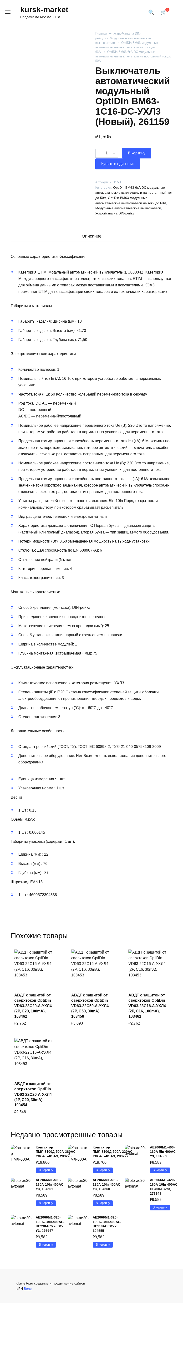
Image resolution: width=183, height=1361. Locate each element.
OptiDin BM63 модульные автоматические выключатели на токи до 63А (126, 47)
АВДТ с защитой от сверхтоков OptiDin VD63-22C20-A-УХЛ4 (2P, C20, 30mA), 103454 (33, 1094)
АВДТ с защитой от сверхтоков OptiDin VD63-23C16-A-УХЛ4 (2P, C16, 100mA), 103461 (147, 1006)
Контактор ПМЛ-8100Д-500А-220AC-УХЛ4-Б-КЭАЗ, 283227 (113, 1151)
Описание (92, 236)
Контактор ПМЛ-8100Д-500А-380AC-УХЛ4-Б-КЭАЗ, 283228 (56, 1151)
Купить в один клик (117, 164)
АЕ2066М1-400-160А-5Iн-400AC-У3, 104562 (163, 1151)
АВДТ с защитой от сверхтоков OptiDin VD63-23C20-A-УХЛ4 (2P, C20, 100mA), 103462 (33, 1006)
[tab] (91, 236)
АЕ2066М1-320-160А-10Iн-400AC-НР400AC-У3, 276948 (164, 1186)
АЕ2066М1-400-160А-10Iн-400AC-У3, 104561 (50, 1184)
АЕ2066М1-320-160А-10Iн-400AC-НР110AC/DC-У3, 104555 (107, 1224)
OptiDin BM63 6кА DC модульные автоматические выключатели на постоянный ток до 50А (133, 56)
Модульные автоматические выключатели (128, 208)
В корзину (136, 153)
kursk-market (44, 9)
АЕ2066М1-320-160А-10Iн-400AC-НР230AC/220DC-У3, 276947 (50, 1224)
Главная (101, 33)
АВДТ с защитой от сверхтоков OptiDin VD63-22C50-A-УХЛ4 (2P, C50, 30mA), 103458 (90, 1006)
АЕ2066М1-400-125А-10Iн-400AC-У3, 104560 (107, 1184)
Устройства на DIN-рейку (114, 213)
